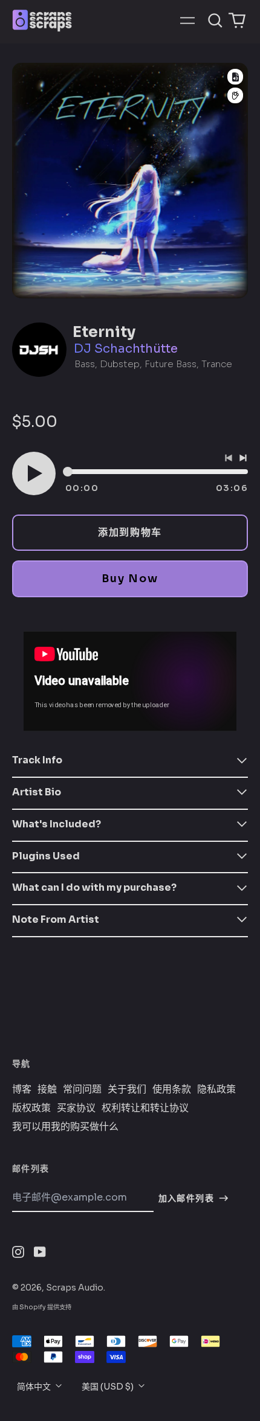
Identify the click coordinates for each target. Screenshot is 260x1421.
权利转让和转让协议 (145, 1108)
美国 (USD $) (108, 1386)
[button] (215, 20)
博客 (21, 1089)
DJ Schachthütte (126, 348)
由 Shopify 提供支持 (41, 1307)
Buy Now (130, 578)
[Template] (235, 77)
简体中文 (35, 1386)
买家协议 (76, 1108)
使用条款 (171, 1089)
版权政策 (31, 1108)
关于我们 (127, 1089)
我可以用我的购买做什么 (65, 1127)
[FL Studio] (235, 96)
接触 (47, 1089)
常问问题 (82, 1089)
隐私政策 (216, 1089)
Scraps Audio (74, 1287)
